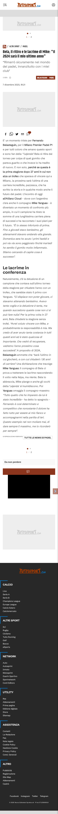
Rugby (6, 630)
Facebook (14, 796)
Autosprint (7, 666)
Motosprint (8, 673)
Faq (4, 738)
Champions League (11, 601)
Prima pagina (9, 705)
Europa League (9, 604)
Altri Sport (14, 46)
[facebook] (5, 134)
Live (5, 591)
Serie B (6, 598)
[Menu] (5, 5)
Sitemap (6, 715)
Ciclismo (7, 633)
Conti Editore (9, 683)
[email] (22, 134)
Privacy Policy (9, 751)
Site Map (7, 777)
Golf (5, 640)
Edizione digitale (10, 709)
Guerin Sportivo (10, 676)
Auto (5, 663)
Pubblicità (7, 770)
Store (5, 712)
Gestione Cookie (10, 748)
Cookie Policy (9, 744)
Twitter (35, 796)
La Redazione (9, 734)
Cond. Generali (9, 754)
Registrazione (9, 774)
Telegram (44, 796)
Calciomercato (9, 611)
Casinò (6, 784)
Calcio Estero (9, 608)
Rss (4, 698)
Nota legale (8, 741)
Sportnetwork (9, 679)
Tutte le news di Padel (37, 437)
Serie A (6, 594)
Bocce (6, 643)
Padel (25, 46)
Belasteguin (42, 77)
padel (51, 77)
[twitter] (17, 134)
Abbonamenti (9, 702)
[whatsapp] (11, 134)
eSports (6, 647)
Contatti (6, 731)
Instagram (25, 796)
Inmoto (6, 669)
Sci (4, 627)
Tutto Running (9, 637)
